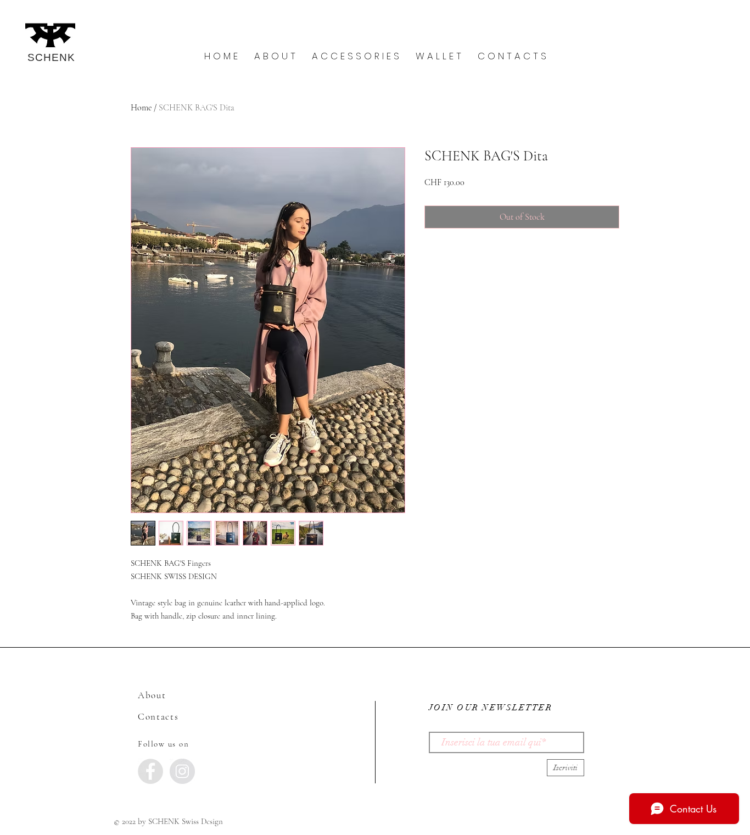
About (152, 695)
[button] (275, 56)
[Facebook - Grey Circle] (150, 771)
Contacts (158, 716)
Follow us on (163, 744)
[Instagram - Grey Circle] (182, 771)
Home (141, 107)
